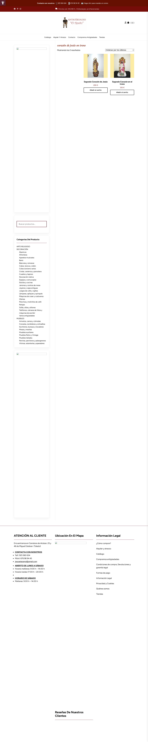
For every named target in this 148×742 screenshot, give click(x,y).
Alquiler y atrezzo (59, 37)
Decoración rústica (26, 277)
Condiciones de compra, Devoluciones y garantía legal (113, 566)
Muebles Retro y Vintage (28, 335)
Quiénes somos (102, 588)
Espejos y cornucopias (27, 280)
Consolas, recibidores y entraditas (32, 324)
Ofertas (22, 299)
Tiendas (102, 37)
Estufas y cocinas (26, 282)
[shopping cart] (128, 23)
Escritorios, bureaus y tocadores (31, 327)
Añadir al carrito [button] (96, 90)
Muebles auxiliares (26, 332)
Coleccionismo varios (27, 269)
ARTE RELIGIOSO (23, 246)
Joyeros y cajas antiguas (28, 288)
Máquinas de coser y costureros (31, 296)
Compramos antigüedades (87, 37)
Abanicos (22, 252)
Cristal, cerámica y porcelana (30, 271)
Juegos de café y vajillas (28, 291)
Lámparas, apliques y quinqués (30, 294)
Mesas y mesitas (25, 330)
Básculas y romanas (26, 263)
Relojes (22, 305)
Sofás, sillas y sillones (27, 307)
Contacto (71, 37)
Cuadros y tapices (26, 274)
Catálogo (47, 37)
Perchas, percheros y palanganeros (32, 341)
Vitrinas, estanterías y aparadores (31, 343)
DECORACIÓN (22, 249)
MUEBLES (20, 318)
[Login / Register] (126, 23)
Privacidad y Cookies (105, 583)
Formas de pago (103, 573)
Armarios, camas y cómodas (30, 321)
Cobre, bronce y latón (27, 266)
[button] (3, 3)
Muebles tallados (25, 338)
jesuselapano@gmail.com (26, 561)
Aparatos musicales (26, 258)
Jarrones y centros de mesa (29, 285)
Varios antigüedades (27, 316)
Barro (21, 260)
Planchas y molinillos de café (30, 302)
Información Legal (104, 578)
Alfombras (23, 255)
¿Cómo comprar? (103, 543)
